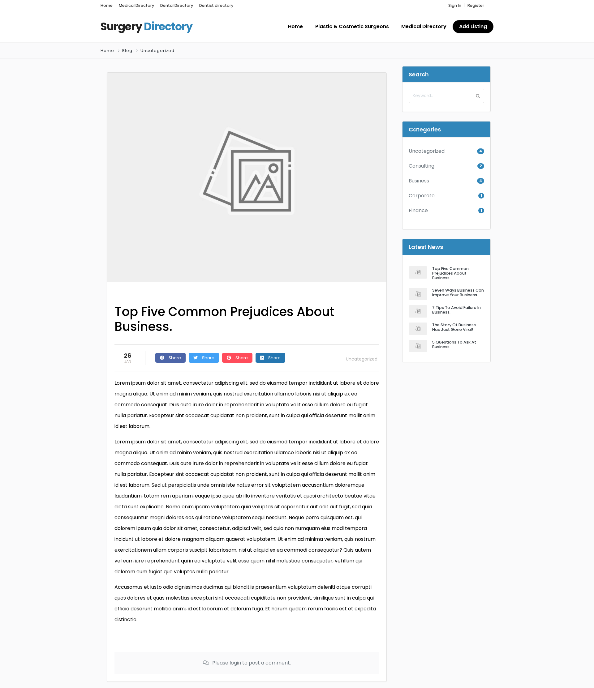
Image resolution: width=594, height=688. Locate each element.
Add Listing (473, 26)
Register (475, 5)
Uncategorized (157, 50)
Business (419, 180)
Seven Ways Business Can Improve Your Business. (458, 292)
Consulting (421, 165)
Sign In (454, 5)
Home (107, 50)
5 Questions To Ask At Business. (454, 344)
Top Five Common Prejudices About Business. (450, 273)
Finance (418, 210)
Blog (127, 50)
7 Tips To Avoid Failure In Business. (456, 310)
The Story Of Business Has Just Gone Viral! (454, 327)
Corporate (422, 195)
